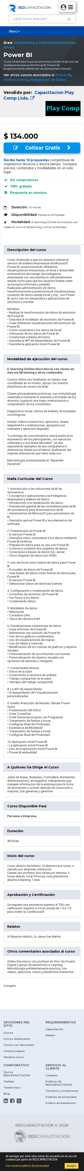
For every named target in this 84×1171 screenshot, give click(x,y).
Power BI (63, 75)
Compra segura (14, 1051)
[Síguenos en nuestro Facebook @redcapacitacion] (12, 1101)
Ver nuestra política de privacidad (27, 1165)
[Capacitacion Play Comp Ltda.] (42, 101)
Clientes (9, 1081)
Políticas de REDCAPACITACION (59, 1083)
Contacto (52, 1075)
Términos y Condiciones (62, 1090)
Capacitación (54, 1029)
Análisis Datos (16, 80)
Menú (13, 31)
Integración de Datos (48, 80)
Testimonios (12, 1087)
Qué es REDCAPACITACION (17, 1073)
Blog (7, 1093)
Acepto (71, 1165)
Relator (50, 1035)
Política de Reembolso (61, 1103)
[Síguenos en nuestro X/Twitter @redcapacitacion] (19, 1101)
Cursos (8, 1032)
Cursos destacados (17, 1038)
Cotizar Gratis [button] (42, 148)
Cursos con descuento (19, 1045)
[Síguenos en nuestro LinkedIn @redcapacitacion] (6, 1101)
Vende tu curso (14, 1057)
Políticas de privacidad (61, 1097)
